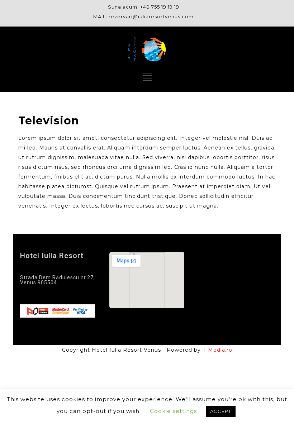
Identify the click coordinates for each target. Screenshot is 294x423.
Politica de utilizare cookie (228, 308)
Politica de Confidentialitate (224, 290)
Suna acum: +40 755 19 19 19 (143, 7)
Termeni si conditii (226, 274)
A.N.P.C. (211, 324)
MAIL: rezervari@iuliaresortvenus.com (143, 16)
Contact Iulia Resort (227, 258)
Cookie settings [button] (173, 411)
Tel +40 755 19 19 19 (50, 294)
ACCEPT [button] (220, 411)
